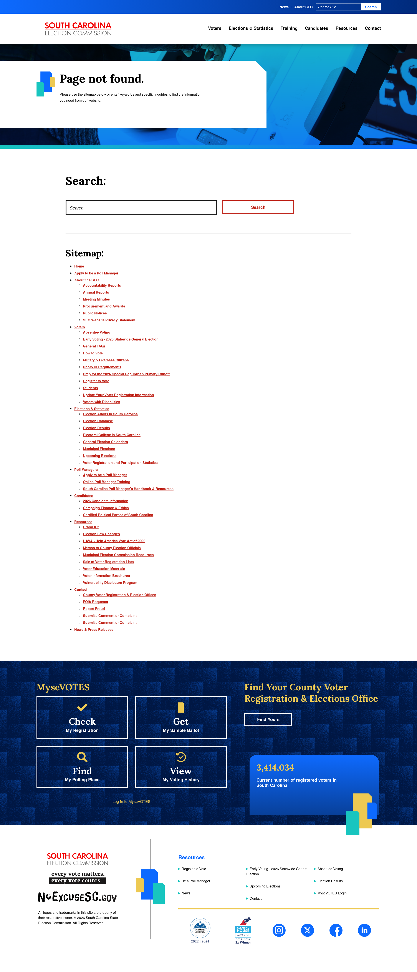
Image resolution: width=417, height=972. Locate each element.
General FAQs (94, 346)
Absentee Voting (96, 332)
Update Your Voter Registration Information (118, 394)
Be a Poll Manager (196, 880)
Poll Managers (86, 469)
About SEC (303, 6)
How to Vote (93, 353)
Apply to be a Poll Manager (96, 273)
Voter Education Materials (104, 568)
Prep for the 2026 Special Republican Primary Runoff (126, 373)
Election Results (96, 427)
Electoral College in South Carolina (112, 434)
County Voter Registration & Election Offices (119, 594)
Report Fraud (94, 608)
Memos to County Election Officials (112, 547)
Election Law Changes (101, 533)
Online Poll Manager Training (106, 481)
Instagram (279, 930)
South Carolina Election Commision (78, 28)
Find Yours (268, 719)
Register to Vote (96, 380)
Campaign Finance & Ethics (106, 507)
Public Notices (95, 313)
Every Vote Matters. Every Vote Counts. (77, 878)
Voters (214, 28)
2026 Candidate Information (105, 500)
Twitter (307, 930)
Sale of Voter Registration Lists (108, 561)
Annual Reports (96, 292)
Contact (373, 28)
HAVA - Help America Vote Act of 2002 (114, 540)
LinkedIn (364, 930)
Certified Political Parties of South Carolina (118, 514)
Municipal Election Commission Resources (118, 554)
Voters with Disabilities (101, 401)
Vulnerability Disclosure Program (110, 582)
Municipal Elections (99, 448)
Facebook (336, 930)
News (284, 6)
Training (289, 28)
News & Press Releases (93, 629)
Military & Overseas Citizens (106, 359)
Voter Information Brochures (106, 575)
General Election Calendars (105, 441)
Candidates (316, 28)
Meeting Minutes (96, 299)
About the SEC (86, 279)
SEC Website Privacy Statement (109, 319)
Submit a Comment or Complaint (110, 615)
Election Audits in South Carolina (110, 413)
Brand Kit (91, 526)
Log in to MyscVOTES (132, 801)
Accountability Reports (102, 285)
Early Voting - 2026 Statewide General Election (121, 339)
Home (79, 266)
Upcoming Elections (99, 455)
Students (90, 387)
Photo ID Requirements (102, 366)
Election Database (98, 420)
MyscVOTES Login (332, 893)
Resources (346, 28)
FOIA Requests (95, 601)
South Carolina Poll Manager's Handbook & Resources (128, 488)
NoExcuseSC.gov (77, 897)
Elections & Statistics (251, 28)
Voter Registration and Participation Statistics (120, 462)
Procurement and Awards (104, 306)
